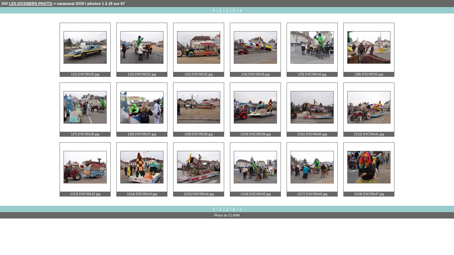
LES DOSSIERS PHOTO (30, 3)
